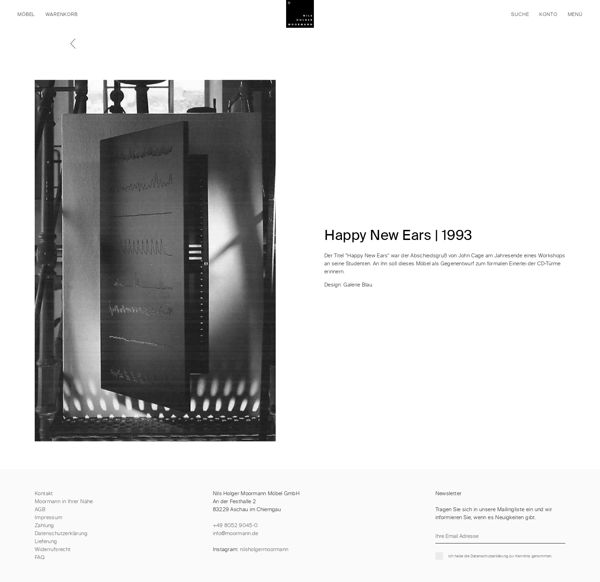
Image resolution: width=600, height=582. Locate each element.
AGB (40, 509)
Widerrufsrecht (53, 549)
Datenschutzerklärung (61, 533)
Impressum (48, 517)
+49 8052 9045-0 (235, 525)
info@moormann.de (235, 533)
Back (76, 43)
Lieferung (46, 541)
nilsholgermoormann (264, 549)
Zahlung (44, 525)
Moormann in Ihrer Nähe (64, 501)
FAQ (39, 557)
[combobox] (473, 13)
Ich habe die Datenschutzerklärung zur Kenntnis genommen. (500, 556)
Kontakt (44, 493)
